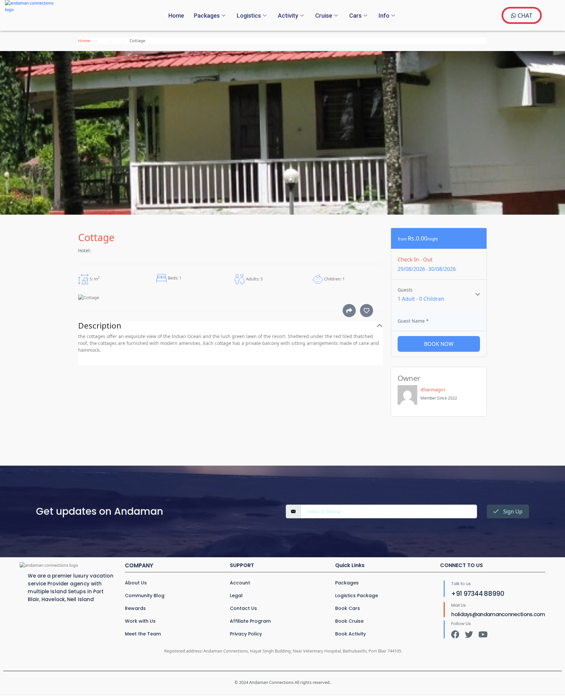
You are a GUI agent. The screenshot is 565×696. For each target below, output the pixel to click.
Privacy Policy (246, 634)
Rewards (135, 608)
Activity (288, 15)
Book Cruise (349, 621)
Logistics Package (356, 595)
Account (240, 583)
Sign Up (512, 511)
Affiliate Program (250, 621)
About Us (136, 583)
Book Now (439, 344)
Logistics (249, 15)
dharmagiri (432, 389)
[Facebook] (455, 634)
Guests (405, 290)
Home (176, 15)
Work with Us (140, 621)
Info (384, 15)
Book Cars (347, 608)
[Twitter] (469, 634)
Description (99, 325)
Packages (207, 15)
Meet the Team (143, 634)
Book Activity (350, 634)
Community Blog (144, 595)
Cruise (323, 15)
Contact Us (243, 608)
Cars (355, 15)
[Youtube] (483, 634)
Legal (236, 595)
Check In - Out (415, 259)
